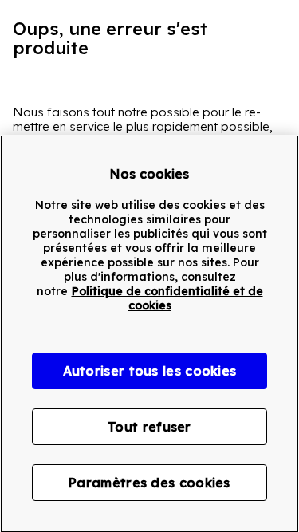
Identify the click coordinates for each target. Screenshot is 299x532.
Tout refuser (149, 427)
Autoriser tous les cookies (150, 371)
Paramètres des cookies (149, 483)
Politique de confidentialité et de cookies (167, 298)
